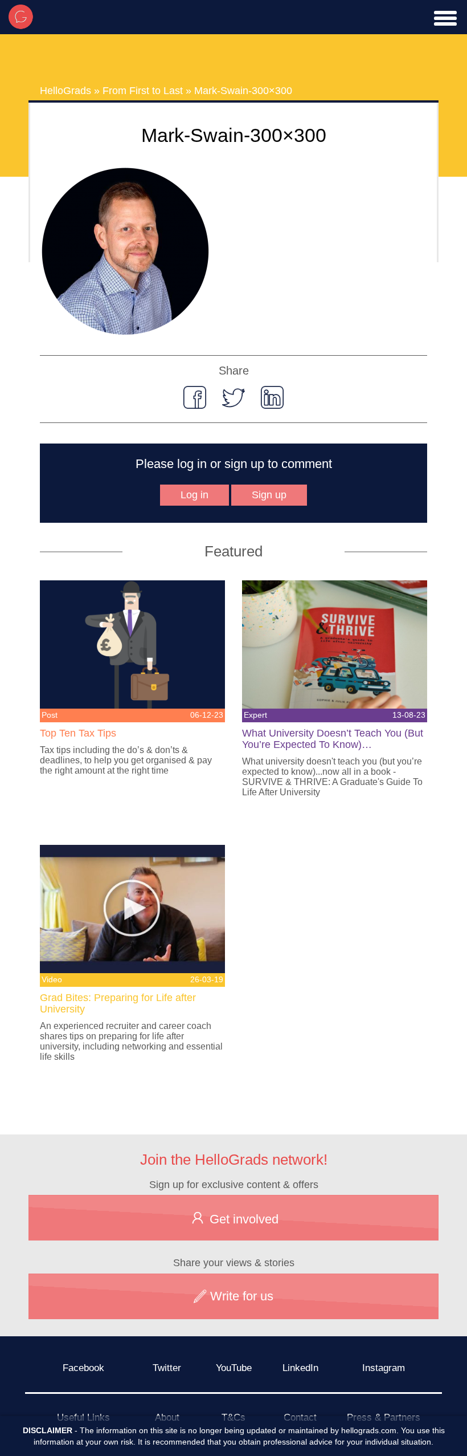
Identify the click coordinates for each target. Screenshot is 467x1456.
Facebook (83, 1368)
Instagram (383, 1368)
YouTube (234, 1368)
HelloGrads (65, 90)
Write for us (240, 1296)
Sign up (269, 495)
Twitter (167, 1368)
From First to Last (143, 90)
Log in (194, 495)
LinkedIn (300, 1368)
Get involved (242, 1219)
